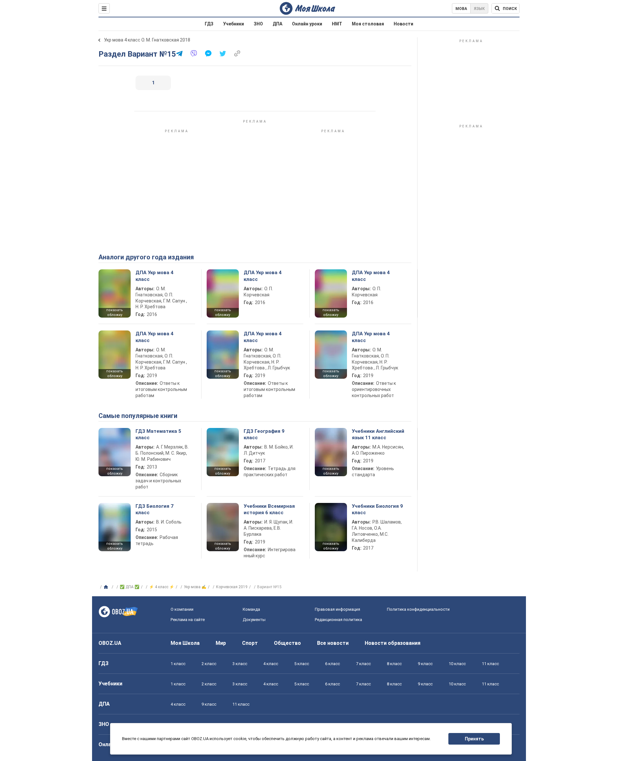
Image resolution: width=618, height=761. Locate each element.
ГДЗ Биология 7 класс (154, 509)
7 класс (363, 663)
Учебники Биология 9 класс (377, 509)
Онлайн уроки (307, 23)
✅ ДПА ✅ (129, 587)
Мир (221, 643)
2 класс (208, 663)
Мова (461, 8)
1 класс (178, 663)
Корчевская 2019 (232, 587)
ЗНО (258, 23)
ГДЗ (209, 23)
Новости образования (392, 643)
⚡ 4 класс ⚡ (161, 587)
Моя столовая (368, 23)
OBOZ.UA (109, 643)
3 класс (239, 663)
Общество (287, 643)
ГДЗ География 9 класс (264, 434)
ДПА (277, 23)
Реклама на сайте (188, 619)
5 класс (301, 663)
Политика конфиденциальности (418, 609)
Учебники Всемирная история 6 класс (269, 509)
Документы (254, 619)
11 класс (490, 663)
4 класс (270, 663)
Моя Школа (185, 643)
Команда (251, 609)
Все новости (333, 643)
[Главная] (106, 587)
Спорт (250, 643)
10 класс (457, 663)
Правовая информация (337, 609)
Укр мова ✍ (195, 587)
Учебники (233, 23)
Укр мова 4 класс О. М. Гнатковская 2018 (147, 39)
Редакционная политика (338, 619)
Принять (474, 738)
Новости (403, 23)
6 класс (332, 663)
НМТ (337, 23)
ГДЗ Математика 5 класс (158, 434)
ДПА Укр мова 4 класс (154, 276)
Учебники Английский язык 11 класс (378, 434)
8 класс (394, 663)
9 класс (425, 663)
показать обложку (114, 312)
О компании (182, 609)
